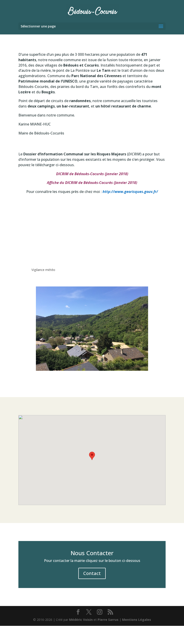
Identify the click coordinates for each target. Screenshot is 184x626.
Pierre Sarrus (108, 619)
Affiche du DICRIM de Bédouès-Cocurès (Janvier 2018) (92, 182)
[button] (92, 456)
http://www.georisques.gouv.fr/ (130, 191)
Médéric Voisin (81, 619)
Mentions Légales (136, 619)
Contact (92, 573)
